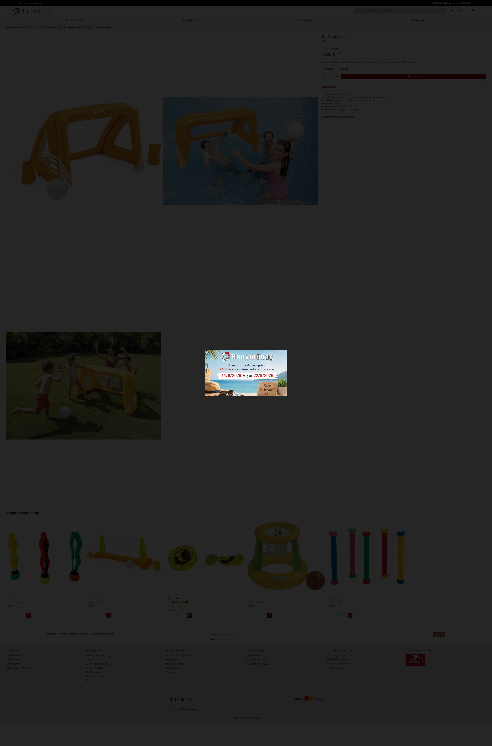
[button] (208, 353)
